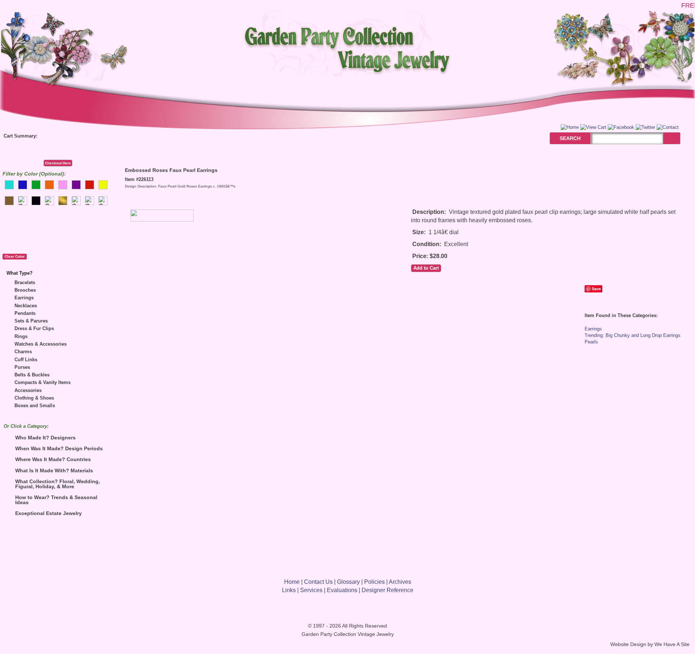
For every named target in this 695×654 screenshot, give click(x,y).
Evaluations (342, 590)
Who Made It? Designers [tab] (45, 437)
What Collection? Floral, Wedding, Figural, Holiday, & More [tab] (57, 483)
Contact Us (318, 582)
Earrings (24, 297)
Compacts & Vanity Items (42, 382)
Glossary (348, 582)
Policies (374, 582)
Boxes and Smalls (34, 405)
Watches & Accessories (40, 344)
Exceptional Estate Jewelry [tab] (48, 513)
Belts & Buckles (32, 374)
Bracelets (24, 282)
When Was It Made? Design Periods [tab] (59, 448)
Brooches (25, 290)
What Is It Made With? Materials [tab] (54, 470)
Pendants (24, 313)
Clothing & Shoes (34, 398)
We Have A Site (672, 644)
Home (292, 582)
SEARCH (562, 138)
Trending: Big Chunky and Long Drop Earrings (633, 335)
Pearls (591, 342)
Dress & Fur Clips (34, 328)
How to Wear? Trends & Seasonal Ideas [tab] (56, 499)
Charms (23, 351)
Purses (22, 367)
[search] (671, 138)
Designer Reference (387, 590)
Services (311, 590)
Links (289, 590)
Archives (400, 582)
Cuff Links (25, 359)
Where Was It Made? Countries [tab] (53, 459)
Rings (21, 336)
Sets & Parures (31, 321)
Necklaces (25, 305)
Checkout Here (58, 163)
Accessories (28, 390)
